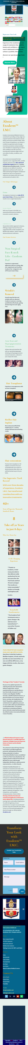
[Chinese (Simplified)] (10, 17)
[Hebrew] (12, 19)
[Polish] (6, 21)
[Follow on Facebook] (6, 996)
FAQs (4, 955)
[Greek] (10, 19)
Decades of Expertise (7, 208)
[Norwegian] (22, 19)
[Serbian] (14, 21)
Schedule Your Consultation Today (14, 851)
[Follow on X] (10, 996)
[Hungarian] (14, 19)
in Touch (7, 977)
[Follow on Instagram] (14, 996)
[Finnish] (22, 17)
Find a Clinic (6, 979)
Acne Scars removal (8, 943)
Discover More (10, 63)
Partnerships (6, 981)
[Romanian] (10, 21)
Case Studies (6, 959)
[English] (20, 17)
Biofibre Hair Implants (8, 946)
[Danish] (16, 17)
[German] (8, 19)
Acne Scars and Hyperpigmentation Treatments (13, 344)
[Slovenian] (18, 21)
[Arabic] (6, 17)
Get (4, 977)
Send (22, 891)
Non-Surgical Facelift (8, 939)
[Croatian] (12, 17)
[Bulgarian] (8, 17)
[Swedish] (22, 21)
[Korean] (18, 19)
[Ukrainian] (8, 23)
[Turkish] (6, 23)
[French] (6, 19)
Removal (10, 941)
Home (5, 192)
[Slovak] (16, 21)
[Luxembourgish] (20, 19)
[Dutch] (18, 17)
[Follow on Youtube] (17, 996)
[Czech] (14, 17)
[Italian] (16, 19)
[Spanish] (20, 21)
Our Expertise (6, 961)
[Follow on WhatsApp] (21, 996)
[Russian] (12, 21)
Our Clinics (5, 966)
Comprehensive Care (7, 223)
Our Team (5, 964)
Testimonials (6, 957)
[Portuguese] (8, 21)
